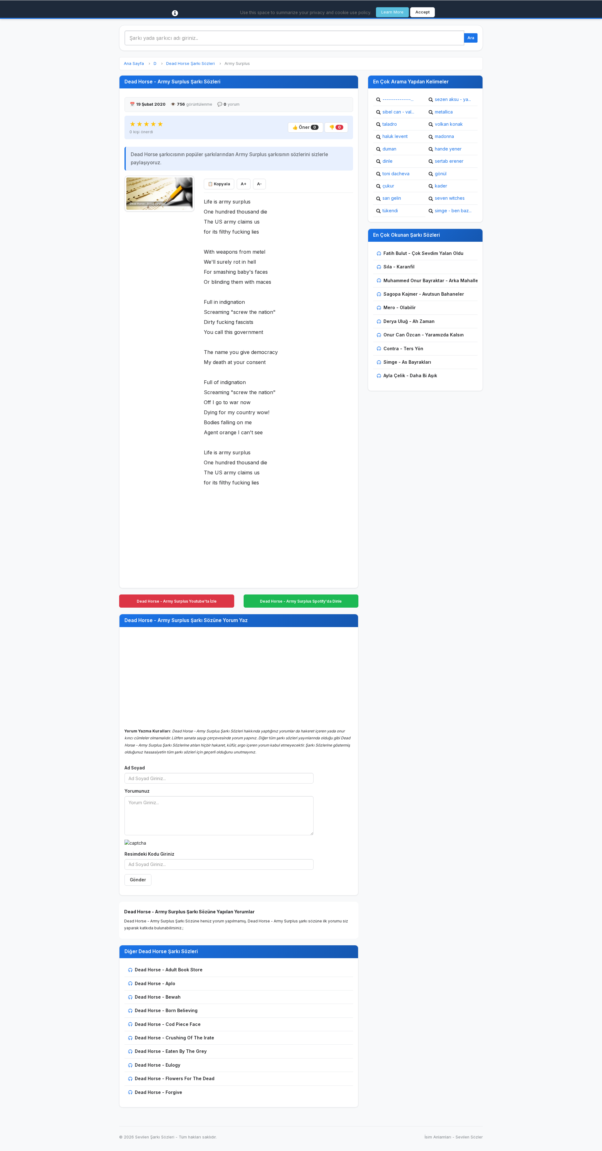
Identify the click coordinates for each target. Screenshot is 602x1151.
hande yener (448, 148)
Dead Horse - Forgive (158, 1092)
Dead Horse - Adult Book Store (169, 969)
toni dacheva (396, 173)
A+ (243, 184)
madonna (444, 136)
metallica (444, 111)
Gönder (138, 879)
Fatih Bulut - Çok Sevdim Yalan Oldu (423, 253)
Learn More (392, 12)
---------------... (398, 99)
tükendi (390, 210)
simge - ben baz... (453, 210)
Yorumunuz (137, 791)
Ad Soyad (134, 767)
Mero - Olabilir (399, 307)
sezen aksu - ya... (453, 99)
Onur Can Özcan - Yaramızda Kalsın (423, 334)
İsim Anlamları (438, 1137)
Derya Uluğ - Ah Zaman (409, 321)
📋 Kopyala (219, 184)
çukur (388, 185)
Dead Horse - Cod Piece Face (168, 1024)
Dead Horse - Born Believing (166, 1010)
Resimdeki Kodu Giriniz (149, 854)
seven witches (450, 198)
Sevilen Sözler (469, 1137)
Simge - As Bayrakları (407, 362)
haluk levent (395, 136)
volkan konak (449, 124)
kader (441, 185)
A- (259, 184)
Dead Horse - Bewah (158, 997)
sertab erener (449, 161)
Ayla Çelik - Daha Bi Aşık (410, 375)
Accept (422, 12)
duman (389, 148)
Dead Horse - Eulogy (157, 1065)
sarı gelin (392, 198)
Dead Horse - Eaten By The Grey (171, 1051)
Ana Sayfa (134, 63)
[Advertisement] (159, 309)
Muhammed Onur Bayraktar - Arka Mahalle (430, 280)
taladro (390, 124)
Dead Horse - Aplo (155, 983)
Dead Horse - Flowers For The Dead (174, 1078)
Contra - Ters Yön (403, 348)
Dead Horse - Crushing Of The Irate (174, 1037)
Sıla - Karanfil (399, 266)
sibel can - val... (398, 111)
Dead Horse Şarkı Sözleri (190, 63)
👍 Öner (304, 127)
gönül (440, 173)
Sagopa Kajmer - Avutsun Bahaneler (423, 294)
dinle (388, 161)
